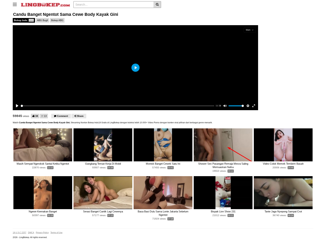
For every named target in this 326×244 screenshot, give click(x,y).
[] (157, 4)
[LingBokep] (45, 4)
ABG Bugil (42, 20)
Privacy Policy (42, 232)
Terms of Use (56, 232)
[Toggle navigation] (16, 4)
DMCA (31, 232)
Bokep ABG (57, 20)
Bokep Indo (23, 20)
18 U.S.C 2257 (19, 232)
